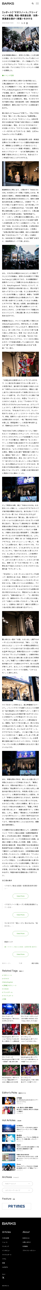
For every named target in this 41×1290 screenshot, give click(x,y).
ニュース (4, 1242)
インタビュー (6, 1250)
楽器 (3, 1263)
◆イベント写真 (8, 75)
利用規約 (25, 1246)
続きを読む (35, 963)
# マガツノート (7, 975)
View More (20, 896)
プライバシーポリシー (29, 1250)
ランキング (5, 1246)
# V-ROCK (5, 989)
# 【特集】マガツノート (9, 985)
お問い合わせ (27, 1242)
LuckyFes (5, 1267)
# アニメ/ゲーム (7, 992)
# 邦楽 (4, 999)
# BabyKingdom (7, 982)
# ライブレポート (7, 996)
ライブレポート (7, 1254)
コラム (4, 1259)
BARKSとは (26, 1238)
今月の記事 (5, 1238)
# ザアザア (5, 979)
